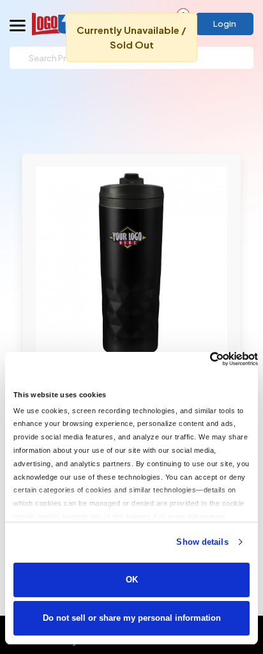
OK (132, 579)
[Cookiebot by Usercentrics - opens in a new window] (202, 359)
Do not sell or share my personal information (132, 618)
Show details (202, 542)
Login (224, 24)
